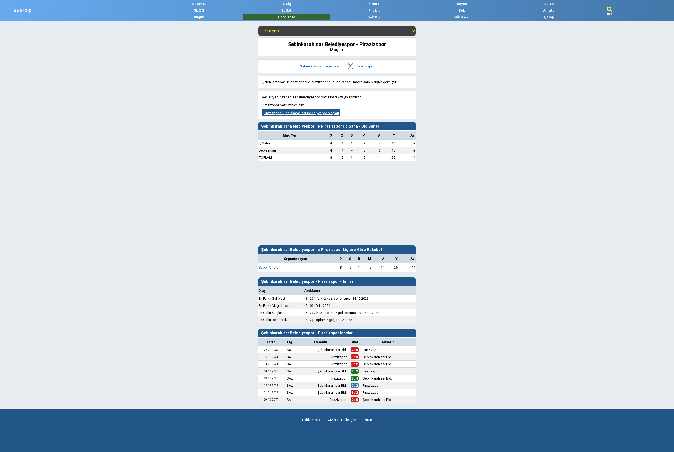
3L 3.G (286, 10)
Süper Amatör (269, 267)
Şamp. (549, 17)
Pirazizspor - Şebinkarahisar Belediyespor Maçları (301, 113)
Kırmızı (374, 4)
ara (610, 14)
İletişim (350, 420)
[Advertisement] (337, 203)
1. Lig (286, 4)
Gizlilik (333, 420)
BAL (462, 10)
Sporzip (22, 10)
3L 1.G (549, 4)
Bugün (199, 17)
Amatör (549, 10)
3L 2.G (199, 10)
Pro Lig (374, 10)
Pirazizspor (365, 66)
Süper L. (199, 4)
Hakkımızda (311, 420)
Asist (465, 17)
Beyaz (462, 4)
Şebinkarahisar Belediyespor (322, 66)
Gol (377, 17)
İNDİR (368, 420)
